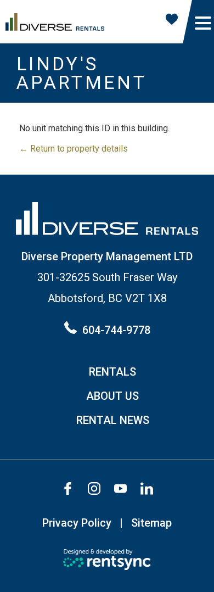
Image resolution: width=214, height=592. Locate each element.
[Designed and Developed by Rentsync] (107, 559)
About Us (112, 396)
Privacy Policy (76, 522)
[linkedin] (146, 488)
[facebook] (67, 488)
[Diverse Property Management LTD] (55, 22)
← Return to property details (73, 148)
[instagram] (94, 488)
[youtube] (120, 488)
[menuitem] (112, 372)
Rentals (112, 371)
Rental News (112, 420)
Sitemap (151, 522)
